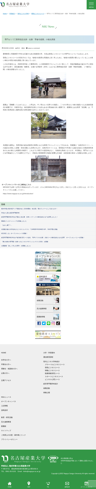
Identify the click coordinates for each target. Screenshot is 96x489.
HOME (10, 487)
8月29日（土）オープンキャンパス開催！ (14, 233)
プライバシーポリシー (9, 439)
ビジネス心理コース (52, 379)
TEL (48, 487)
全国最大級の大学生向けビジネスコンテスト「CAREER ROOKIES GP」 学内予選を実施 (29, 229)
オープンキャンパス (86, 487)
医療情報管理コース (52, 373)
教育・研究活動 (7, 417)
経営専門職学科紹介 (50, 384)
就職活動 (46, 388)
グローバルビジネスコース (55, 364)
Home (5, 13)
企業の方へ (5, 373)
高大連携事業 (6, 422)
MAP (29, 487)
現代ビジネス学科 (24, 13)
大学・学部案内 (49, 353)
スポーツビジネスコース (54, 376)
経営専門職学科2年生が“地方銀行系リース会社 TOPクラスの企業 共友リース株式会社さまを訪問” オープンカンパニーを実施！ (43, 237)
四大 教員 (21, 48)
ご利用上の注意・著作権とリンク (13, 435)
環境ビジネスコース (38, 13)
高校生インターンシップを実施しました (14, 221)
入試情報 (4, 406)
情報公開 (46, 393)
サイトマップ (6, 430)
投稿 (3, 204)
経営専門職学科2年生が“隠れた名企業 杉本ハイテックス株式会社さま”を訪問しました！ (29, 217)
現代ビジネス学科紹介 (51, 361)
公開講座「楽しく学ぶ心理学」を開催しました (16, 246)
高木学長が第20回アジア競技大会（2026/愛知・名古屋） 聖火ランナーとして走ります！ (29, 209)
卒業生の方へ (6, 364)
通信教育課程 (48, 357)
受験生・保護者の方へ (9, 369)
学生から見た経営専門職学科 (10, 213)
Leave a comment (34, 48)
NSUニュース (6, 397)
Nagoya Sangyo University (73, 473)
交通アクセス (6, 380)
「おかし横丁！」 (7, 225)
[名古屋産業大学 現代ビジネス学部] (14, 4)
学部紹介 (12, 13)
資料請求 (67, 487)
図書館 (3, 426)
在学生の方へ (6, 360)
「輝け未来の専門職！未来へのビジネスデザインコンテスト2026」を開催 (24, 242)
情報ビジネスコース (53, 370)
